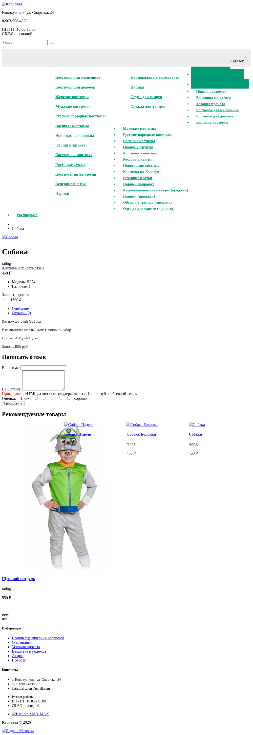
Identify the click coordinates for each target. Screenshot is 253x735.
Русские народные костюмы (80, 116)
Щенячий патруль (18, 579)
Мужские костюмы (72, 106)
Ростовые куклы (70, 165)
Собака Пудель (77, 434)
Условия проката (26, 647)
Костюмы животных (73, 155)
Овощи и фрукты (71, 145)
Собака (18, 228)
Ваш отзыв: (11, 389)
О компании (22, 642)
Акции (17, 656)
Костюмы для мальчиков (78, 77)
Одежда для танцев (147, 106)
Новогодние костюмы (74, 135)
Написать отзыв (31, 268)
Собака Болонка (141, 434)
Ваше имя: (11, 368)
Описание (20, 308)
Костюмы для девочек (75, 87)
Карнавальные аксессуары (154, 77)
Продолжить (13, 403)
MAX (44, 714)
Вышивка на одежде (29, 651)
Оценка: (9, 398)
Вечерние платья (70, 184)
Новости (19, 660)
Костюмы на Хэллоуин (75, 174)
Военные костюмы (72, 126)
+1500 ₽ (14, 300)
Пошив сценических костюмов (38, 638)
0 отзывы (10, 268)
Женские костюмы (72, 97)
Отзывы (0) (21, 313)
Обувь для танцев (146, 97)
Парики (62, 193)
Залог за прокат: (15, 295)
